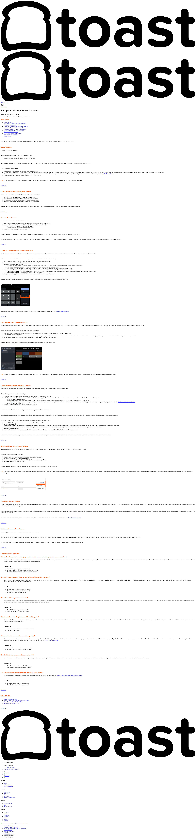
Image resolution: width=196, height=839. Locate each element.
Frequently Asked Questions (10, 134)
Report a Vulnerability (9, 834)
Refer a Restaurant (8, 786)
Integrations (6, 796)
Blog (5, 805)
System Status (7, 784)
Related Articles (7, 136)
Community (6, 816)
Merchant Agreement (9, 831)
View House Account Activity (11, 132)
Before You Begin (8, 122)
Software (6, 793)
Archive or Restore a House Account (13, 133)
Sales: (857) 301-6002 (9, 767)
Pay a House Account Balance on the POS (14, 127)
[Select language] (2, 105)
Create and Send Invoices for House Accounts (15, 129)
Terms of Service (8, 830)
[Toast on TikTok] (6, 771)
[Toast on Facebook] (7, 774)
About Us (6, 812)
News (5, 813)
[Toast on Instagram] (7, 773)
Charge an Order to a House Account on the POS (16, 126)
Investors (6, 819)
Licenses (6, 820)
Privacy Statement (8, 825)
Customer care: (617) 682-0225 (11, 769)
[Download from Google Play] (21, 823)
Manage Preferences (8, 835)
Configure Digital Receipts (62, 311)
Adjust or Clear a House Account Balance (14, 130)
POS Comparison (8, 806)
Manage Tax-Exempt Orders (107, 173)
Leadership (6, 815)
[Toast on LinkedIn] (6, 776)
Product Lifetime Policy (9, 797)
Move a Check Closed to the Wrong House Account (69, 675)
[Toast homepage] (98, 760)
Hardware (6, 794)
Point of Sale (7, 792)
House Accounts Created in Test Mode (13, 702)
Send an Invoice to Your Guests (11, 703)
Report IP (6, 832)
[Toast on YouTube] (6, 777)
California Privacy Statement (11, 827)
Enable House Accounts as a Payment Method (15, 123)
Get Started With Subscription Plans (126, 402)
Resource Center (8, 803)
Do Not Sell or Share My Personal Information (15, 828)
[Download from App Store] (8, 823)
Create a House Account (9, 125)
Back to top (3, 185)
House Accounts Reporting (74, 517)
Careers (5, 818)
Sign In (5, 783)
